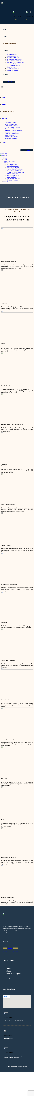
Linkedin (15, 951)
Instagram (10, 948)
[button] (0, 1073)
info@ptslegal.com (17, 19)
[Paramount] (3, 153)
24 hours (28, 19)
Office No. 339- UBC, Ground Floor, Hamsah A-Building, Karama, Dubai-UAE (15, 1056)
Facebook (5, 951)
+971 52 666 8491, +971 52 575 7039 (13, 1021)
